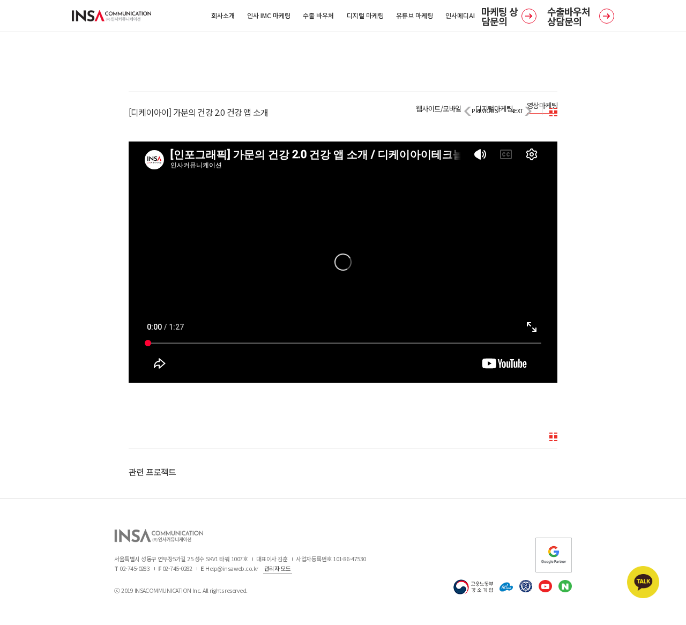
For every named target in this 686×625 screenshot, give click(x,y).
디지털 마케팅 (365, 15)
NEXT (517, 111)
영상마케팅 (542, 105)
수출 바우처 (318, 15)
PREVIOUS (484, 111)
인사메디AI (460, 15)
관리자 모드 (277, 568)
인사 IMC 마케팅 (268, 15)
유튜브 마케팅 (414, 15)
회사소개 (223, 15)
